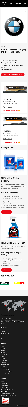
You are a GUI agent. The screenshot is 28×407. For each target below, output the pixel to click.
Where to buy (4, 391)
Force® (3, 348)
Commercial (4, 385)
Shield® (3, 352)
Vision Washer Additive (7, 372)
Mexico (3, 331)
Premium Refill (5, 368)
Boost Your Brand (22, 405)
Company (17, 3)
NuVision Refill (5, 370)
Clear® (3, 358)
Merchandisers (5, 397)
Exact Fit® (4, 354)
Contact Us (4, 383)
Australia (3, 339)
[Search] (25, 3)
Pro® (2, 346)
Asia (2, 337)
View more (6, 212)
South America (5, 333)
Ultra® (3, 356)
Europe (3, 335)
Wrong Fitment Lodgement (8, 395)
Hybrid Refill (4, 366)
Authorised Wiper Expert (7, 393)
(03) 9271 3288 (7, 318)
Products (4, 2)
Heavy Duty (4, 360)
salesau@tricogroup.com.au (12, 320)
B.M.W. (3, 46)
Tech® (3, 350)
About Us (3, 381)
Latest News (4, 387)
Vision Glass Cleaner (6, 374)
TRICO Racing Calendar (7, 389)
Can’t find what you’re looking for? (13, 74)
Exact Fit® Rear (5, 364)
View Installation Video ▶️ (11, 111)
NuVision (3, 362)
